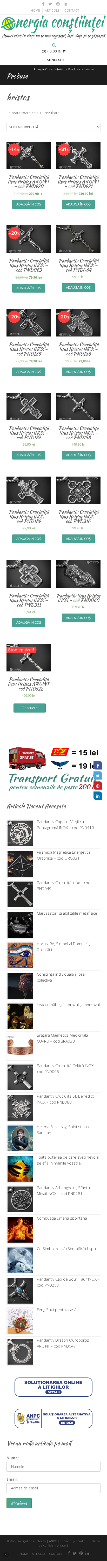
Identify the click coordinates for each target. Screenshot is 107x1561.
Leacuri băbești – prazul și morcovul (68, 1004)
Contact (71, 10)
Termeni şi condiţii (73, 1541)
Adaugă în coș (28, 204)
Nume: (12, 1457)
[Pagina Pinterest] (97, 786)
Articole (52, 10)
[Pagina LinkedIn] (97, 796)
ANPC (53, 1541)
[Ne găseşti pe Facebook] (43, 4)
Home (35, 10)
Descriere (30, 707)
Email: (12, 1479)
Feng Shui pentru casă (56, 1309)
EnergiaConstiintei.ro (31, 1541)
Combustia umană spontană (62, 1218)
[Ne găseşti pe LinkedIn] (65, 4)
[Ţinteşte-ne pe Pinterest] (58, 4)
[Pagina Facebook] (97, 765)
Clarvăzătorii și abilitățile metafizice (67, 913)
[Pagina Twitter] (97, 775)
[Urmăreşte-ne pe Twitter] (50, 4)
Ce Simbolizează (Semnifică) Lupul (67, 1248)
